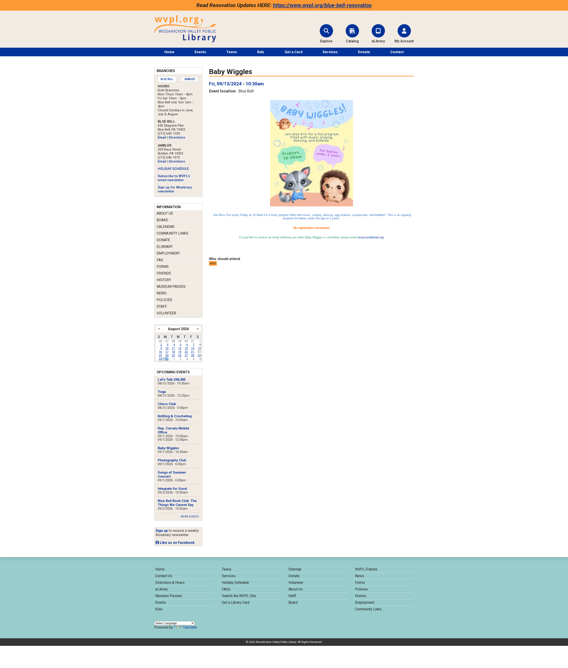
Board (162, 220)
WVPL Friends (366, 569)
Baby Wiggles (168, 448)
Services (330, 52)
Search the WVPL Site (239, 596)
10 (166, 348)
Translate (190, 627)
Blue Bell (167, 79)
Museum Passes (171, 286)
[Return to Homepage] (185, 41)
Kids (260, 52)
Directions (177, 137)
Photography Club (172, 460)
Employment (168, 253)
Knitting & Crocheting (175, 416)
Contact (397, 52)
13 (186, 348)
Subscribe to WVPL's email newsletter (174, 178)
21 (192, 351)
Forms (163, 266)
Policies (164, 300)
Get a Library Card (235, 602)
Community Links (172, 233)
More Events (190, 516)
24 (166, 355)
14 (192, 348)
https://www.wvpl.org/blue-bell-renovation (322, 5)
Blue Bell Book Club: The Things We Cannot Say (177, 503)
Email (162, 137)
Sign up (162, 531)
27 (186, 355)
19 (179, 351)
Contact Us (163, 576)
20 (186, 351)
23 (160, 355)
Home (169, 52)
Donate (364, 52)
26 (179, 355)
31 (166, 358)
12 (179, 348)
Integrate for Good (172, 489)
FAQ (160, 260)
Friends (164, 273)
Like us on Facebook (177, 543)
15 (199, 348)
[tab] (167, 79)
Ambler (189, 79)
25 (173, 355)
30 (160, 358)
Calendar (165, 227)
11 (173, 348)
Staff (162, 306)
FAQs (226, 589)
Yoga (162, 392)
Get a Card (293, 52)
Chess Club (167, 404)
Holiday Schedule (235, 582)
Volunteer (166, 313)
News (161, 293)
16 (160, 351)
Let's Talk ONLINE (172, 380)
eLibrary (165, 247)
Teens (231, 52)
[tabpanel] (178, 138)
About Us (165, 213)
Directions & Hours (170, 582)
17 (166, 351)
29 (199, 355)
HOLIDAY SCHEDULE (173, 169)
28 (192, 355)
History (164, 280)
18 (173, 351)
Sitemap (294, 569)
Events (200, 52)
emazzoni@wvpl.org (371, 237)
